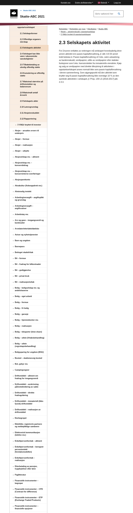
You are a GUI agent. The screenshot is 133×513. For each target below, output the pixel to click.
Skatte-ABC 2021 (29, 10)
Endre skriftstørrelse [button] (83, 3)
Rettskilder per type (77, 29)
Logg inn (117, 3)
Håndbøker (92, 29)
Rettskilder (63, 29)
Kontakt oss (65, 3)
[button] (103, 2)
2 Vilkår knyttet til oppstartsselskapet (76, 34)
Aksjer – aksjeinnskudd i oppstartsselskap (78, 32)
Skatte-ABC (103, 29)
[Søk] (119, 13)
